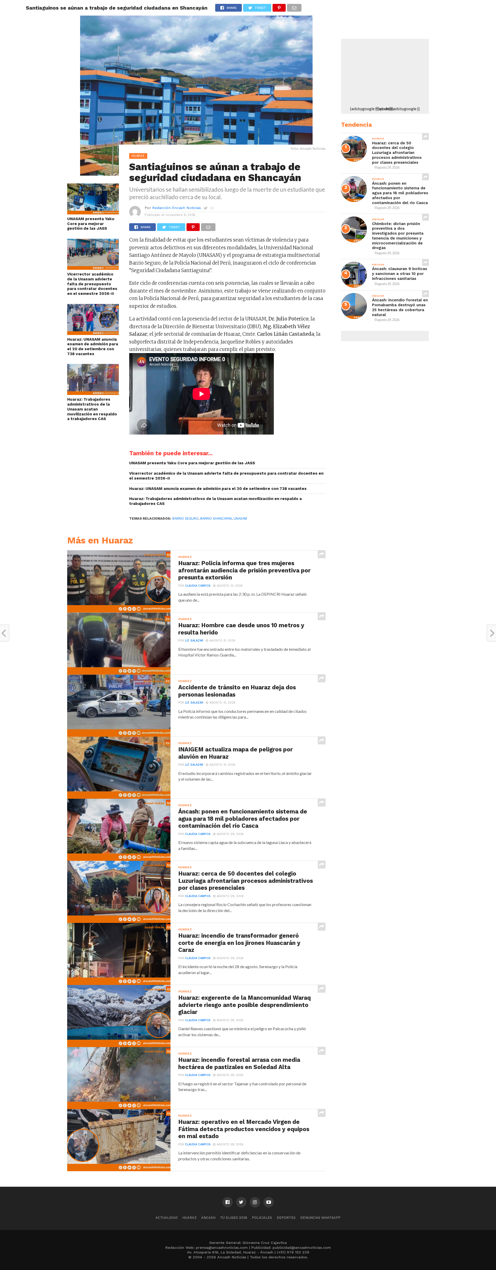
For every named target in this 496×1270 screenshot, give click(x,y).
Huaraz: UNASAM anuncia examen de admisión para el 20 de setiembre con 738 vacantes (92, 346)
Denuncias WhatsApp (320, 1218)
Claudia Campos (198, 585)
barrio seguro (185, 518)
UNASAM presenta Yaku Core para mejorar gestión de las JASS (90, 223)
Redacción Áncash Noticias (176, 208)
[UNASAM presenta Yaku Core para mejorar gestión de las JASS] (93, 212)
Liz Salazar (194, 640)
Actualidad (167, 1218)
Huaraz (189, 1218)
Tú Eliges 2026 (233, 1218)
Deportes (286, 1218)
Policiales (262, 1218)
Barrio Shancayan (216, 518)
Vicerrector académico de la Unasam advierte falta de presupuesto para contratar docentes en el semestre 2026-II (92, 284)
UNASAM (240, 518)
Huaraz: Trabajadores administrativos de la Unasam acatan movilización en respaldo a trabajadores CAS (92, 409)
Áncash (208, 1218)
